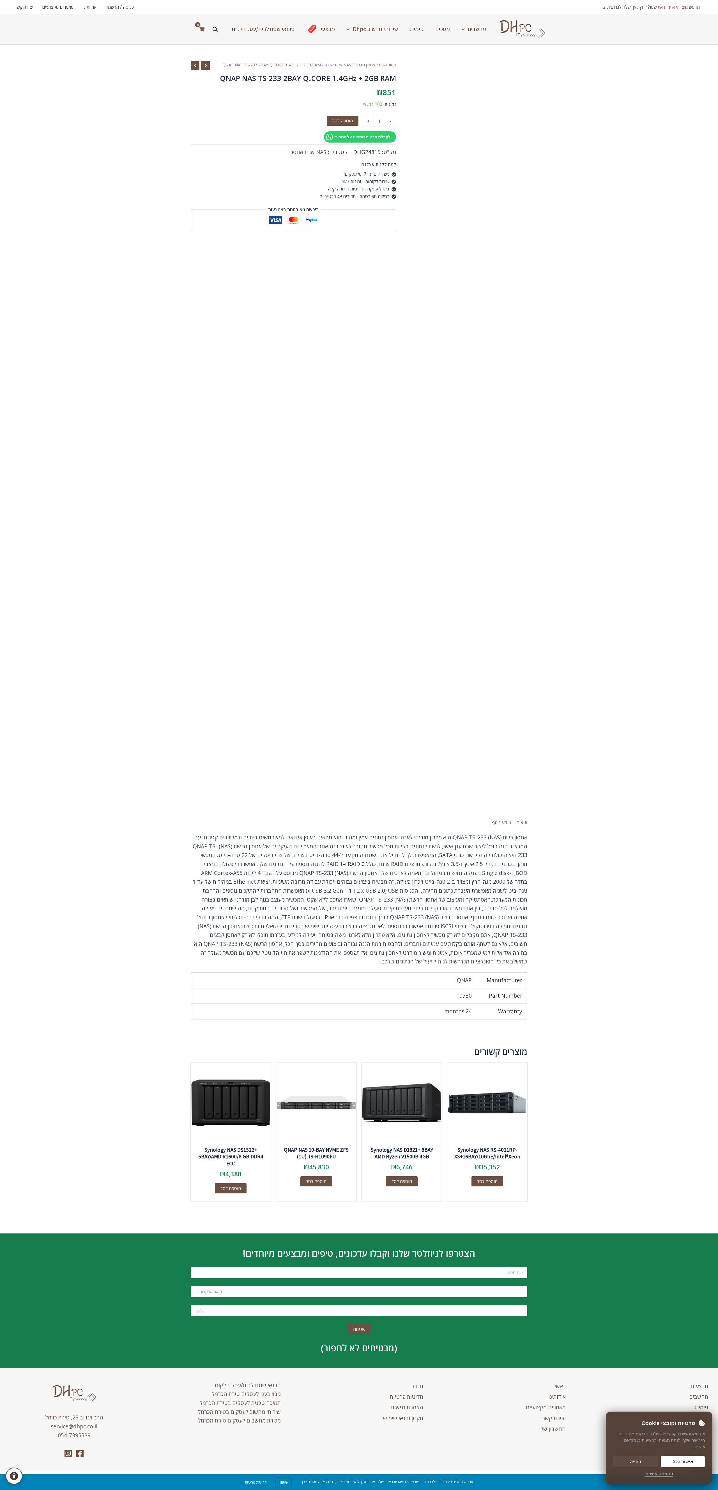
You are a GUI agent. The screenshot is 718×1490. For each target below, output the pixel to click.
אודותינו (89, 7)
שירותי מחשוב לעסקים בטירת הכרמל (239, 1412)
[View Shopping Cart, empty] (202, 29)
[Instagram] (68, 1453)
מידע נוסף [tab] (501, 823)
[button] (651, 7)
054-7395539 (74, 1435)
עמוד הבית (387, 64)
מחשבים (698, 1396)
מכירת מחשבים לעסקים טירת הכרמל (239, 1420)
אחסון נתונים (365, 64)
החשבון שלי (552, 1429)
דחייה (635, 1461)
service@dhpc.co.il (74, 1426)
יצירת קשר (23, 7)
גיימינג (701, 1407)
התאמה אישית (659, 1473)
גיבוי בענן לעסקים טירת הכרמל (246, 1394)
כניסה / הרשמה (119, 7)
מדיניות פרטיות (406, 1396)
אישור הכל (683, 1461)
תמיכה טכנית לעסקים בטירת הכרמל (240, 1403)
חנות (418, 1386)
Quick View (487, 1137)
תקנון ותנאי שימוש (403, 1418)
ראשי (560, 1386)
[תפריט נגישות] (14, 1476)
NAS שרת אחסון (338, 64)
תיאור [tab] (522, 823)
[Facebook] (80, 1453)
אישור (284, 1482)
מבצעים (699, 1386)
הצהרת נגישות (407, 1407)
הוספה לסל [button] (487, 1181)
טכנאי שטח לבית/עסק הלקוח (248, 1385)
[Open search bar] (215, 29)
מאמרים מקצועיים (57, 7)
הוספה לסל (342, 121)
